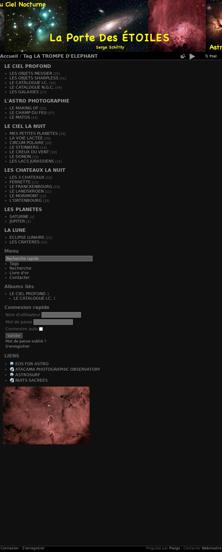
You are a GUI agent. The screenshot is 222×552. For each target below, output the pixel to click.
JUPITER (17, 221)
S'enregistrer (17, 346)
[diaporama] (192, 57)
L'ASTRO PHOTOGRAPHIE (36, 101)
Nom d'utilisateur (22, 314)
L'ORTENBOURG (26, 200)
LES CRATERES (25, 242)
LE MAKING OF (24, 108)
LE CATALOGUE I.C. (29, 82)
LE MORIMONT (24, 195)
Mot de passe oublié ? (25, 341)
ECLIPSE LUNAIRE (27, 237)
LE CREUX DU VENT (29, 152)
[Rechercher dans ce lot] (183, 56)
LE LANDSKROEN (27, 191)
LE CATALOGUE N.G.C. (32, 87)
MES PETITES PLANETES (34, 133)
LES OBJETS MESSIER (31, 73)
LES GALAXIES (24, 91)
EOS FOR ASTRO (32, 363)
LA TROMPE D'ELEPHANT (66, 56)
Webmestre (211, 548)
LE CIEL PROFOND (27, 66)
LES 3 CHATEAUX (27, 177)
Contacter (20, 277)
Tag (27, 56)
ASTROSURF (27, 374)
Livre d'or (19, 273)
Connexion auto (22, 329)
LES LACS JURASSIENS (32, 161)
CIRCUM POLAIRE (27, 142)
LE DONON (20, 156)
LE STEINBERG (24, 147)
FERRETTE (20, 182)
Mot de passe (18, 322)
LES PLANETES (23, 209)
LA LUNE (15, 230)
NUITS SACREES (31, 380)
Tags (14, 263)
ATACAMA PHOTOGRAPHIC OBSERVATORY (57, 369)
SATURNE (19, 216)
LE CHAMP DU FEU (28, 112)
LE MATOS (20, 117)
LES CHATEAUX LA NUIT (34, 170)
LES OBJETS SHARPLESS (34, 78)
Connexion (10, 548)
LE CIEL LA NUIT (25, 126)
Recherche (21, 268)
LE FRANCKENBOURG (31, 186)
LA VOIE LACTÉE (26, 138)
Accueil (9, 56)
